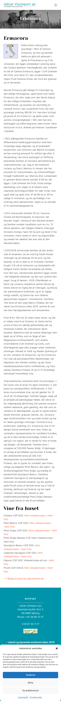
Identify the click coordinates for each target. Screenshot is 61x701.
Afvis (30, 682)
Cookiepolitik (23, 697)
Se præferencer (30, 690)
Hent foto (9, 526)
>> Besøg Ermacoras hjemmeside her (24, 578)
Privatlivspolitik (36, 697)
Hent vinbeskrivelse (34, 515)
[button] (56, 648)
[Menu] (55, 5)
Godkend (30, 675)
